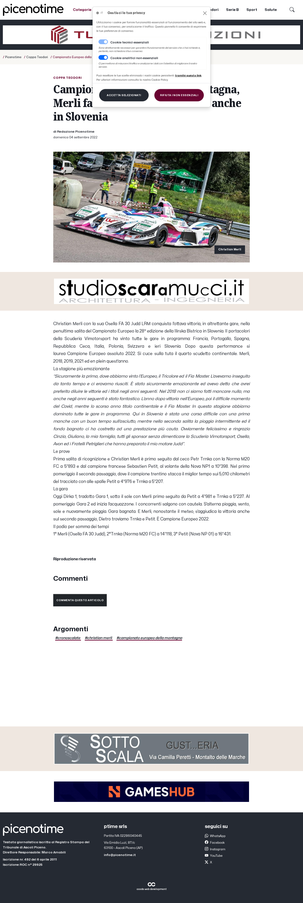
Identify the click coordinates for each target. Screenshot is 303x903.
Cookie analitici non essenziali (134, 58)
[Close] (205, 13)
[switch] (103, 57)
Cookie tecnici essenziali (129, 42)
